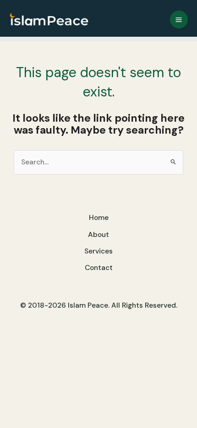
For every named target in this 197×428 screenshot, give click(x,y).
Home (99, 217)
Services (98, 251)
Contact (99, 267)
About (98, 234)
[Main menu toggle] (179, 19)
